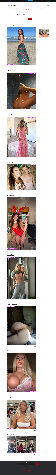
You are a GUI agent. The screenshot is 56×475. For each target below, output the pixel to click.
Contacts (28, 468)
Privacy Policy (28, 471)
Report (28, 469)
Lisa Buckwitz (11, 70)
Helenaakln (10, 350)
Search (30, 19)
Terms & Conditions (28, 470)
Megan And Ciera (12, 434)
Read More (35, 66)
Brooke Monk (11, 115)
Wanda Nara (10, 255)
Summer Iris (10, 195)
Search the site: (28, 462)
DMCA (28, 472)
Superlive (9, 398)
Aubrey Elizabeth (12, 304)
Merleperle (10, 162)
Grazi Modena (11, 25)
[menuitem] (14, 8)
